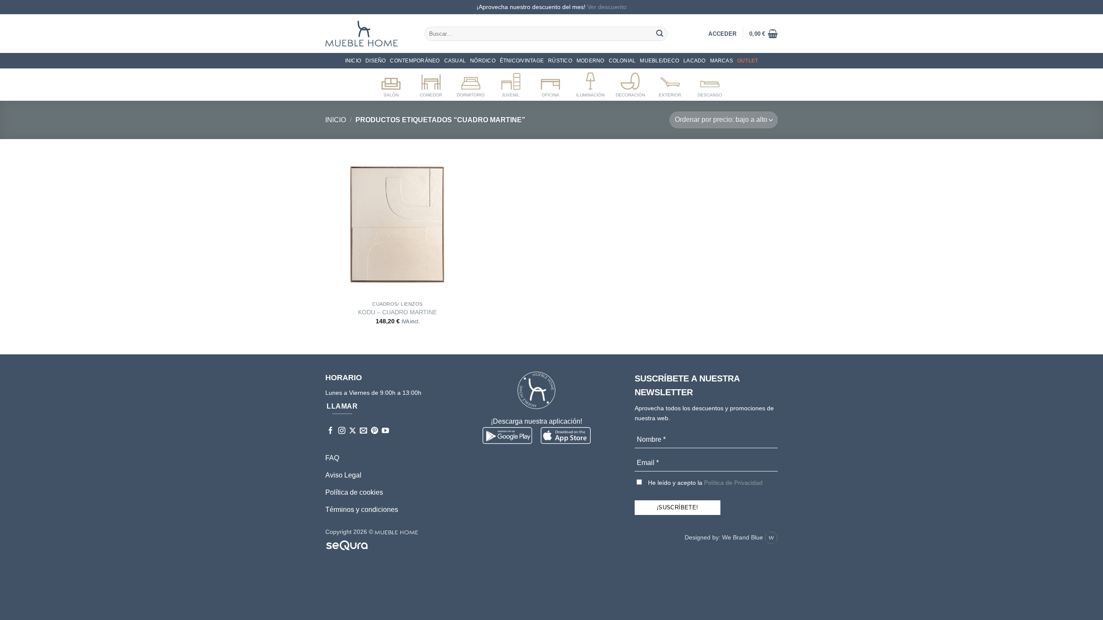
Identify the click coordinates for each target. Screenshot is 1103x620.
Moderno (590, 61)
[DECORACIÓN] (630, 83)
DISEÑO (375, 61)
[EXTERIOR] (670, 83)
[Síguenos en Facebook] (330, 431)
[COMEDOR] (431, 83)
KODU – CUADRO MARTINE (397, 312)
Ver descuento (606, 6)
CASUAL (455, 61)
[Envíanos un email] (363, 431)
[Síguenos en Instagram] (342, 431)
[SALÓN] (391, 83)
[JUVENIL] (511, 83)
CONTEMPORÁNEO (414, 61)
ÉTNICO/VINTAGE (522, 61)
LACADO (694, 61)
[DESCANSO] (710, 83)
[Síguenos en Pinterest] (374, 431)
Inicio (353, 61)
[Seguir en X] (352, 431)
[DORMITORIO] (471, 83)
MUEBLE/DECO (659, 61)
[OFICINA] (550, 83)
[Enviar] (659, 33)
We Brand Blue (743, 537)
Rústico (560, 61)
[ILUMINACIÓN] (590, 83)
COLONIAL (622, 61)
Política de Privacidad (733, 482)
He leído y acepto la (704, 482)
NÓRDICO (482, 61)
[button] (763, 33)
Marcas (721, 61)
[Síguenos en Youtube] (385, 431)
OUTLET (747, 61)
